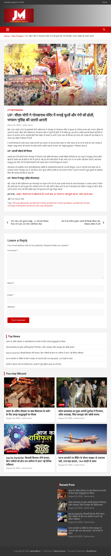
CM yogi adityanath (20, 203)
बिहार (60, 451)
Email (10, 295)
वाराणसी (9, 405)
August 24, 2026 (13, 418)
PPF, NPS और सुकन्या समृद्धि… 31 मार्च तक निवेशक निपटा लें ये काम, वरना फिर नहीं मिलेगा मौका (29, 222)
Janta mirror (27, 125)
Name (10, 283)
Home (104, 2)
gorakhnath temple (81, 203)
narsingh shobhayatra (16, 206)
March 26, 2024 (14, 125)
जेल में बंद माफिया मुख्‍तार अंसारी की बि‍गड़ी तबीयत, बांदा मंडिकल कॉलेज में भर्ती (80, 222)
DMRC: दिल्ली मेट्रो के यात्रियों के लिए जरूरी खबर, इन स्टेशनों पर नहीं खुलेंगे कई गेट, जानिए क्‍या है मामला (54, 194)
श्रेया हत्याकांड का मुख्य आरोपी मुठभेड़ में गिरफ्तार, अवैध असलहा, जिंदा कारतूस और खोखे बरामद (40, 347)
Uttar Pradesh (15, 110)
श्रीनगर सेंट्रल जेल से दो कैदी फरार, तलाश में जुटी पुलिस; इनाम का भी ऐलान (33, 364)
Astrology (12, 451)
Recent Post (67, 484)
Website (11, 307)
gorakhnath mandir (38, 203)
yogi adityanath (46, 206)
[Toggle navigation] (7, 30)
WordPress (91, 551)
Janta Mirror (35, 551)
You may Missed (16, 373)
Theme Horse (59, 551)
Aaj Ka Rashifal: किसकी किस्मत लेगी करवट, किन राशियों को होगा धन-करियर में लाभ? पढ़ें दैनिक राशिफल (44, 353)
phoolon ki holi (33, 206)
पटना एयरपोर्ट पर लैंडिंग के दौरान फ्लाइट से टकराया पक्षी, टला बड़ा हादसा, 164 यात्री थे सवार (39, 358)
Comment (12, 250)
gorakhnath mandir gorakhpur (59, 203)
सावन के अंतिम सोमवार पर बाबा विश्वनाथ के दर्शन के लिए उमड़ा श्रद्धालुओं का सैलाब (35, 341)
